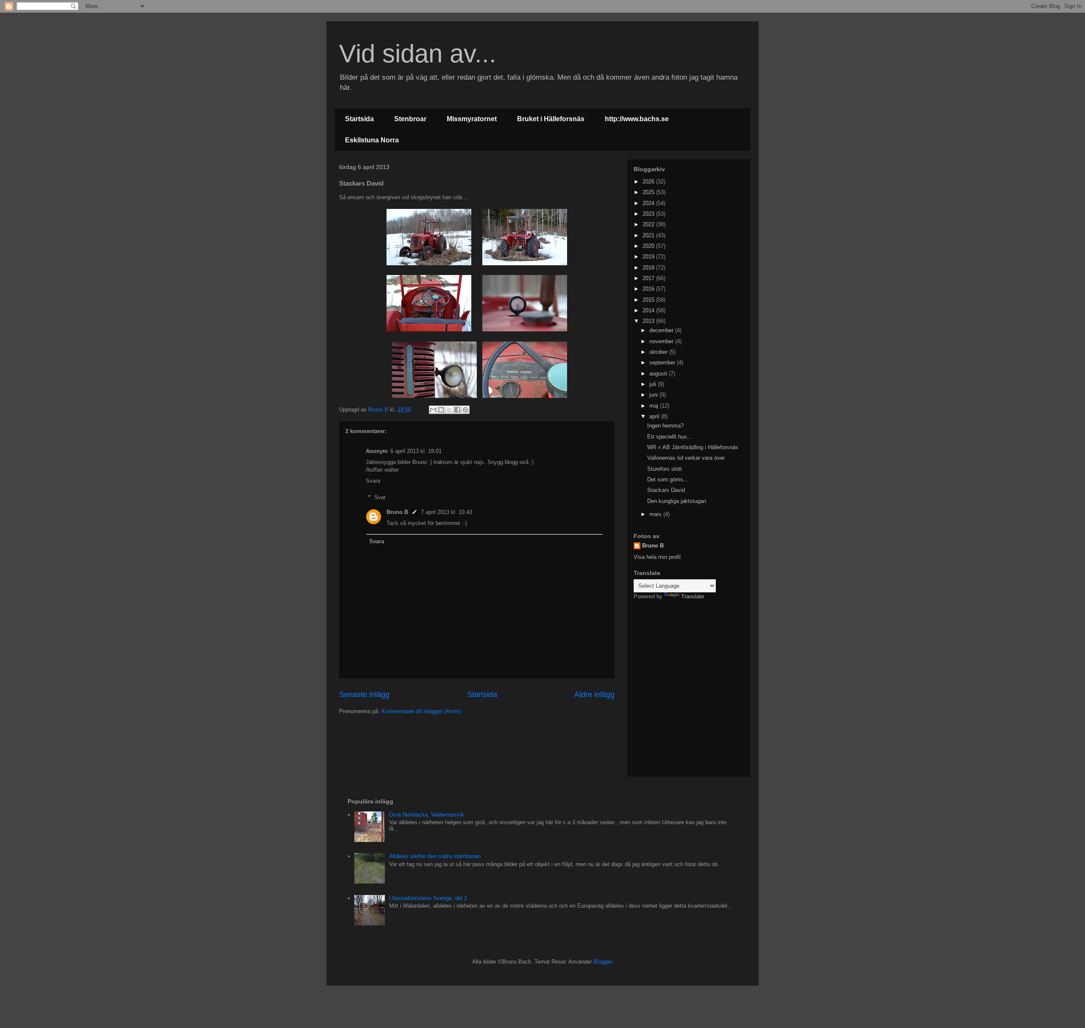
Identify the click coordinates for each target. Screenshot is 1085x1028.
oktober (659, 352)
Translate (692, 596)
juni (654, 395)
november (662, 341)
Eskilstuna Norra (372, 140)
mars (656, 514)
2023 (649, 214)
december (662, 330)
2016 (649, 289)
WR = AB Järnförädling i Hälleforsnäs (692, 447)
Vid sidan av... (417, 53)
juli (653, 384)
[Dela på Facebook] (457, 410)
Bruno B (397, 512)
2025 (649, 192)
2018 (649, 267)
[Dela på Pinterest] (465, 410)
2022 (649, 224)
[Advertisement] (687, 662)
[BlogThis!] (441, 410)
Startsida (359, 118)
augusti (659, 373)
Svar (380, 497)
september (663, 362)
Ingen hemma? (665, 425)
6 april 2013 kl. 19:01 (416, 451)
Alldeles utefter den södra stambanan (435, 856)
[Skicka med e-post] (433, 410)
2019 (649, 256)
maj (654, 406)
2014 (649, 310)
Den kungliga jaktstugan (676, 501)
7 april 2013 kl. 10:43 (446, 512)
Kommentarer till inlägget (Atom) (421, 711)
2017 (649, 278)
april (655, 416)
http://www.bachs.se (637, 118)
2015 (649, 300)
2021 (649, 235)
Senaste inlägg (364, 694)
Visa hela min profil (657, 557)
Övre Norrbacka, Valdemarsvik (426, 814)
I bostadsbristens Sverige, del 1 (428, 898)
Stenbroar (410, 118)
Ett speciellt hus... (669, 436)
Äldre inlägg (594, 694)
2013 (649, 321)
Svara (373, 481)
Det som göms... (667, 479)
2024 (649, 203)
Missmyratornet (472, 118)
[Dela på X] (449, 410)
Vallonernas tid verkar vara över (686, 458)
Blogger (602, 962)
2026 (649, 181)
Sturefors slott (664, 469)
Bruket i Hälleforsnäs (550, 118)
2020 (649, 246)
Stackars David (666, 490)
